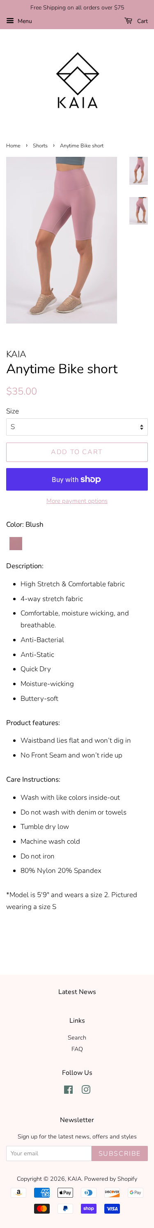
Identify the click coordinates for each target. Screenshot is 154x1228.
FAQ (77, 1049)
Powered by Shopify (110, 1179)
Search (77, 1037)
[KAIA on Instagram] (85, 1091)
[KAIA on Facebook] (68, 1091)
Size (12, 411)
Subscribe (120, 1153)
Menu (24, 21)
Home (13, 145)
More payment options (77, 501)
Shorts (40, 145)
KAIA (74, 1179)
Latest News (77, 991)
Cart (142, 21)
